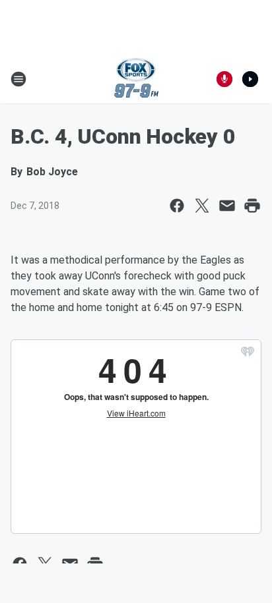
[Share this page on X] (202, 205)
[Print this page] (252, 205)
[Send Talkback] (224, 79)
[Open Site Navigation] (18, 79)
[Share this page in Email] (227, 205)
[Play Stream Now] (250, 79)
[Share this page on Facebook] (177, 205)
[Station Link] (136, 79)
